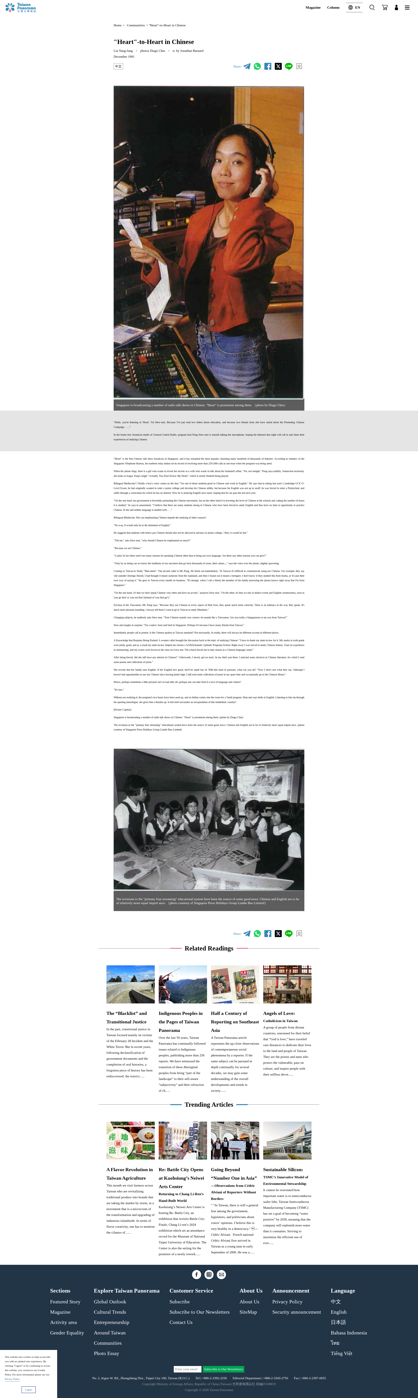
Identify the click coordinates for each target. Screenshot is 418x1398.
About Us (249, 1302)
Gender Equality (67, 1333)
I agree (28, 1389)
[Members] (396, 7)
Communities (136, 25)
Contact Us (181, 1322)
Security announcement (296, 1312)
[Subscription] (384, 7)
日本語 (338, 1322)
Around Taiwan (110, 1333)
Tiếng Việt (341, 1353)
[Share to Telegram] (246, 66)
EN (357, 7)
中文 (118, 66)
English (339, 1312)
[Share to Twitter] (278, 66)
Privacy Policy (287, 1302)
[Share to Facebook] (267, 66)
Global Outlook (110, 1302)
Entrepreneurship (111, 1322)
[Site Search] (372, 7)
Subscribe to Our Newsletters (199, 1312)
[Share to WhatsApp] (257, 66)
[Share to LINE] (288, 66)
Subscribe (179, 1302)
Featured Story (65, 1302)
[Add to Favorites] (299, 66)
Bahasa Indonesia (349, 1333)
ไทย (335, 1343)
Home (118, 25)
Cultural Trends (110, 1312)
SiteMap (248, 1312)
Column (333, 7)
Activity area (63, 1322)
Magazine (313, 7)
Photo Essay (106, 1353)
